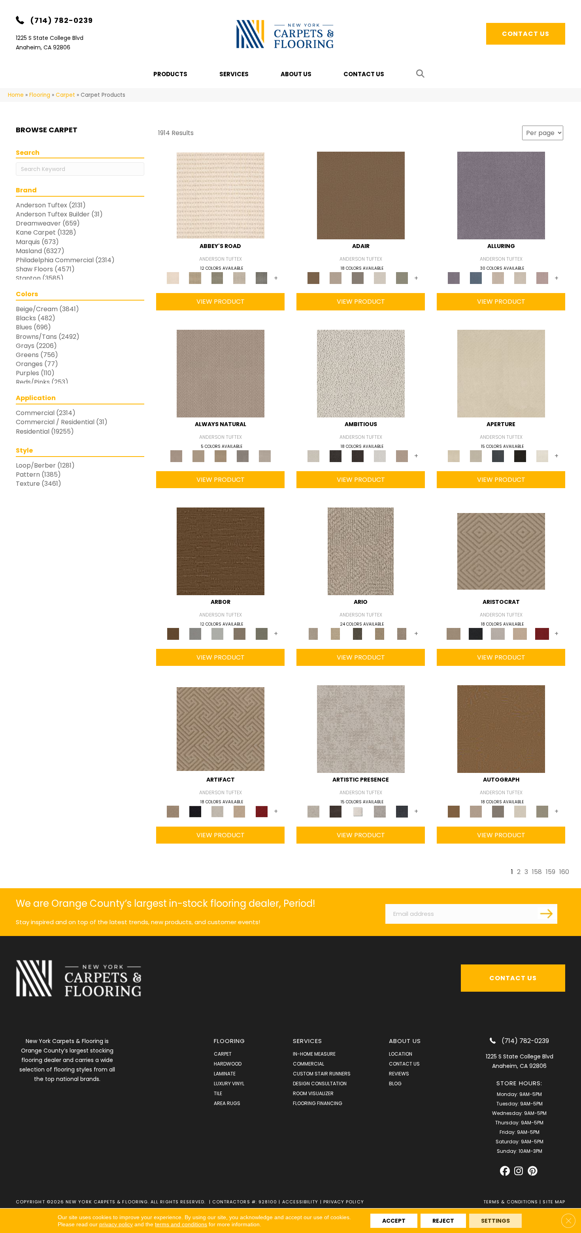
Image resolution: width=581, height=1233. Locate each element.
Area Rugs (227, 1103)
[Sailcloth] (220, 455)
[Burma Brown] (335, 811)
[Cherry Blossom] (542, 633)
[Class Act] (358, 278)
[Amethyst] (501, 195)
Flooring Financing (317, 1103)
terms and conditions (181, 1224)
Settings (495, 1221)
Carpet (65, 95)
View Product (220, 301)
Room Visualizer (313, 1093)
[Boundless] (217, 278)
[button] (421, 74)
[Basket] (220, 373)
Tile (218, 1093)
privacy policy (116, 1224)
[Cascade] (498, 633)
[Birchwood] (501, 550)
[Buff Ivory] (501, 373)
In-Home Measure (314, 1054)
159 (550, 872)
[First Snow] (542, 455)
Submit (547, 913)
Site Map (554, 1202)
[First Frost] (380, 455)
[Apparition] (358, 633)
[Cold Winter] (380, 811)
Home (16, 95)
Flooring (39, 95)
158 (537, 872)
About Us (296, 74)
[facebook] (505, 1171)
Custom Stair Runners (322, 1073)
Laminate (225, 1073)
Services (234, 74)
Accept (394, 1221)
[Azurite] (476, 278)
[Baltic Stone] (361, 729)
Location (400, 1054)
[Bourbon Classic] (361, 195)
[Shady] (243, 455)
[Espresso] (520, 455)
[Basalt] (498, 278)
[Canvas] (361, 373)
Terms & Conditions (510, 1202)
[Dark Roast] (358, 455)
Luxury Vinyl (229, 1083)
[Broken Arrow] (402, 633)
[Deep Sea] (402, 811)
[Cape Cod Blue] (498, 455)
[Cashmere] (520, 633)
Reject (443, 1221)
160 (564, 872)
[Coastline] (217, 633)
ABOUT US (405, 1041)
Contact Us (363, 74)
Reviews (399, 1073)
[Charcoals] (335, 455)
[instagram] (519, 1171)
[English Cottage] (402, 278)
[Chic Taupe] (239, 278)
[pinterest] (532, 1171)
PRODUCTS (170, 74)
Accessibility (300, 1202)
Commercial (308, 1063)
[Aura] (220, 195)
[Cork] (198, 455)
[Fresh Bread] (402, 455)
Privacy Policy (343, 1202)
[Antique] (335, 633)
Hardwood (227, 1063)
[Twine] (265, 455)
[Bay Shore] (380, 633)
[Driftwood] (239, 633)
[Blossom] (542, 278)
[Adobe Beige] (361, 550)
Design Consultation (320, 1083)
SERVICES (308, 1041)
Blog (395, 1083)
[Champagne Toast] (335, 278)
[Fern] (262, 633)
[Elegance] (380, 278)
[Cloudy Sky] (195, 633)
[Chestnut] (220, 550)
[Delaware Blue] (262, 278)
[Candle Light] (358, 811)
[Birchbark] (520, 278)
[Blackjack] (476, 633)
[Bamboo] (195, 278)
